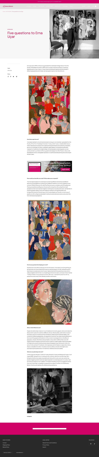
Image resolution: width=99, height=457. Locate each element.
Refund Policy (6, 447)
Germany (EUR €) (7, 452)
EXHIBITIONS (49, 6)
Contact (5, 442)
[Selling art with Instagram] (49, 166)
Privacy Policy (46, 445)
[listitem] (10, 76)
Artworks (29, 6)
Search (83, 6)
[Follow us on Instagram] (91, 444)
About (71, 6)
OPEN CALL (58, 6)
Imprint (44, 447)
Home (4, 11)
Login (88, 6)
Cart (94, 6)
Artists (34, 6)
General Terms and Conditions (50, 442)
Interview (10, 29)
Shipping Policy (6, 445)
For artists (65, 6)
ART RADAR (41, 6)
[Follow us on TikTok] (94, 444)
